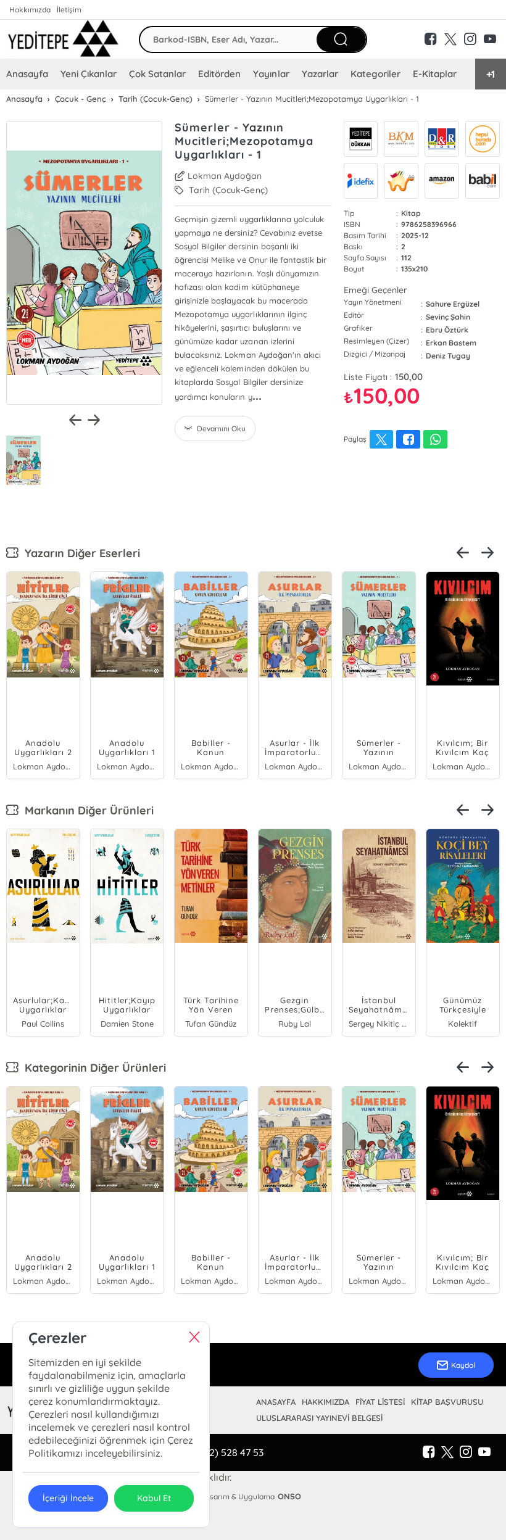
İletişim (69, 9)
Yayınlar (271, 74)
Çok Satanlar (157, 74)
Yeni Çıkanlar (88, 74)
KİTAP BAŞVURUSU (447, 1402)
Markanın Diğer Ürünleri (86, 810)
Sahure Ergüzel (452, 303)
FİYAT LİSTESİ (380, 1402)
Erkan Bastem (451, 342)
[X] (447, 1452)
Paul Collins (43, 1024)
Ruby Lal (294, 1024)
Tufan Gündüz (210, 1024)
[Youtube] (484, 1452)
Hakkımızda (30, 9)
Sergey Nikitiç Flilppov (379, 1024)
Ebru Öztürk (447, 329)
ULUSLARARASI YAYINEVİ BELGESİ (319, 1418)
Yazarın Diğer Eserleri (79, 553)
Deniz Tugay (448, 355)
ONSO (289, 1496)
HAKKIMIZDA (325, 1402)
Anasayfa (27, 74)
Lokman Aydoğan (225, 176)
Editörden (219, 74)
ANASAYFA (276, 1402)
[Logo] (63, 39)
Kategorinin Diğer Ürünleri (92, 1068)
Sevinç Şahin (448, 316)
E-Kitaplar (435, 74)
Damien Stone (127, 1024)
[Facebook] (429, 1452)
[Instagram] (466, 1452)
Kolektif (462, 1024)
